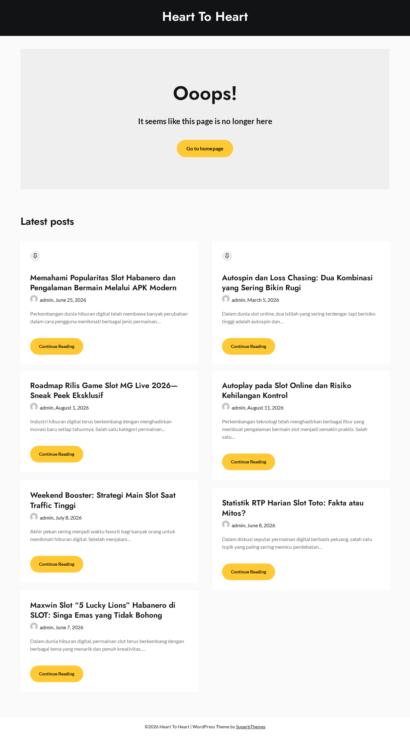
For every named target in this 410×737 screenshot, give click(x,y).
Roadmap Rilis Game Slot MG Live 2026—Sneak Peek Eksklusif (104, 390)
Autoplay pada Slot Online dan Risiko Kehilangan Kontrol (286, 390)
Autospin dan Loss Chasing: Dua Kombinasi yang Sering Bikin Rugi (297, 282)
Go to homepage (205, 148)
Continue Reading (56, 346)
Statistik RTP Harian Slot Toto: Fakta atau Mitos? (293, 507)
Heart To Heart (205, 16)
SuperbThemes (251, 726)
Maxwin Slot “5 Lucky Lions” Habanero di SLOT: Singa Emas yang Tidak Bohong (103, 610)
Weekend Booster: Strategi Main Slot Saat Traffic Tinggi (103, 500)
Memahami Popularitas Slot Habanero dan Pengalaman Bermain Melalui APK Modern (103, 282)
